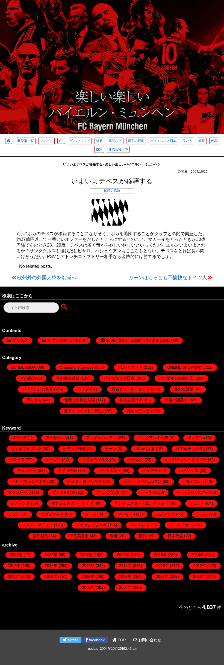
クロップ (16, 459)
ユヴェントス (52, 514)
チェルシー (27, 470)
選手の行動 (136, 141)
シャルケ (135, 459)
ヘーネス (148, 492)
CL (61, 141)
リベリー (125, 514)
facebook (96, 640)
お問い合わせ (149, 640)
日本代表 (175, 536)
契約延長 (40, 536)
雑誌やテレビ (138, 411)
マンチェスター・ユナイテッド (141, 503)
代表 (214, 141)
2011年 (14, 576)
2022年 (51, 554)
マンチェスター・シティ (72, 503)
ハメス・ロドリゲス (84, 481)
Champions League (77, 367)
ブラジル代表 (63, 492)
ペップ (83, 389)
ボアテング (20, 503)
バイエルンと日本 (163, 141)
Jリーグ (19, 438)
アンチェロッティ (101, 438)
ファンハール (19, 492)
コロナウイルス (95, 459)
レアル (202, 514)
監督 (201, 141)
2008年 (125, 576)
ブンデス (46, 141)
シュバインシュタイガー (186, 459)
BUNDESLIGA (23, 367)
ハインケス (188, 470)
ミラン (13, 514)
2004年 (125, 587)
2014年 (125, 565)
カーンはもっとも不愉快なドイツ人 (167, 277)
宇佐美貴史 (79, 536)
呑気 (99, 149)
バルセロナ (192, 481)
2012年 (199, 565)
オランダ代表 (74, 449)
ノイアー (150, 470)
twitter (72, 640)
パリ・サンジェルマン (142, 481)
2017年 (14, 565)
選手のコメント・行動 (83, 411)
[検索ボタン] (64, 307)
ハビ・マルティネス (29, 481)
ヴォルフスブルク (26, 449)
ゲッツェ (53, 459)
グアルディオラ (189, 449)
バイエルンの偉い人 (176, 378)
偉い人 (187, 141)
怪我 (142, 536)
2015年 (88, 565)
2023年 (16, 554)
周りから (34, 400)
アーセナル (55, 438)
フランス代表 (107, 492)
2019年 (160, 554)
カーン (110, 449)
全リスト (20, 340)
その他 (26, 378)
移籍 (99, 141)
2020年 (123, 554)
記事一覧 (27, 141)
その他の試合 (67, 378)
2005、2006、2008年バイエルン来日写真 (142, 340)
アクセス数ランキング (67, 340)
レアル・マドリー (37, 525)
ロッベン (138, 525)
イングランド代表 (153, 438)
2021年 (86, 554)
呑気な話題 (183, 389)
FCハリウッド (79, 141)
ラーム (90, 514)
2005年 (88, 587)
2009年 (88, 576)
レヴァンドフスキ (91, 525)
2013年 (162, 565)
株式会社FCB (118, 149)
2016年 (51, 565)
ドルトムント (109, 470)
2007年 (162, 576)
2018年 (197, 554)
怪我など (115, 141)
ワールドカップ (182, 525)
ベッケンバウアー (192, 492)
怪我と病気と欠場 (79, 400)
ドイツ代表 (67, 470)
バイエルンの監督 (37, 389)
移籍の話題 (112, 191)
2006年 (199, 576)
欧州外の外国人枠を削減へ (46, 277)
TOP (121, 640)
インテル (195, 438)
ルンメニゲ (165, 514)
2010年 (51, 576)
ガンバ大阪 (145, 449)
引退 (113, 536)
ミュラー (197, 503)
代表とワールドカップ (130, 389)
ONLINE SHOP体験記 (186, 367)
